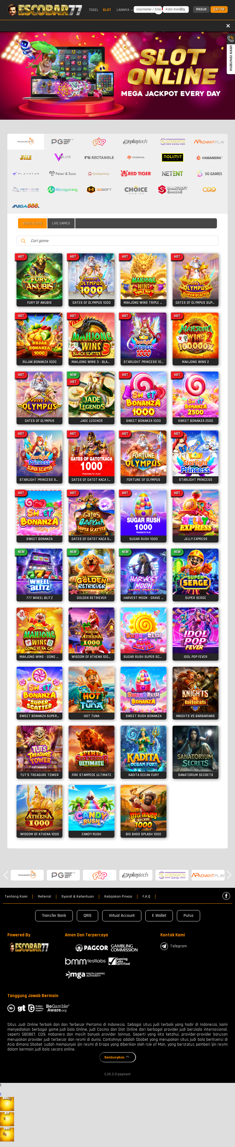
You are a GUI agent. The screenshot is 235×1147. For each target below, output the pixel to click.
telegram (178, 946)
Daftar (219, 9)
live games (61, 223)
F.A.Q (146, 897)
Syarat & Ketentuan (78, 897)
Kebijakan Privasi (118, 897)
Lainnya (123, 10)
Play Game (40, 286)
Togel (94, 10)
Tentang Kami (16, 897)
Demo (40, 274)
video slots (32, 223)
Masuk (201, 9)
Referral (44, 897)
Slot (107, 10)
